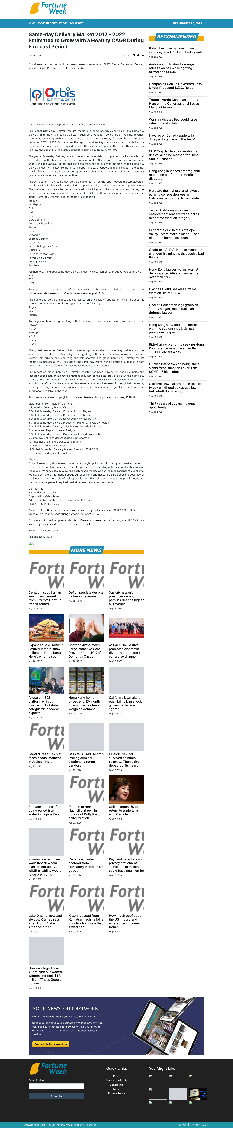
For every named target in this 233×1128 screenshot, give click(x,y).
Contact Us (116, 1084)
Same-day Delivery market (59, 130)
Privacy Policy (116, 1093)
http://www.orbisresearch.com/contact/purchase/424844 (100, 397)
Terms (116, 1089)
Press (116, 1076)
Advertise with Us (116, 1080)
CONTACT (76, 23)
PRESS (63, 23)
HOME (31, 23)
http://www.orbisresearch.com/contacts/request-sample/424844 (67, 293)
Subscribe (56, 1096)
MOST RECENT (47, 23)
